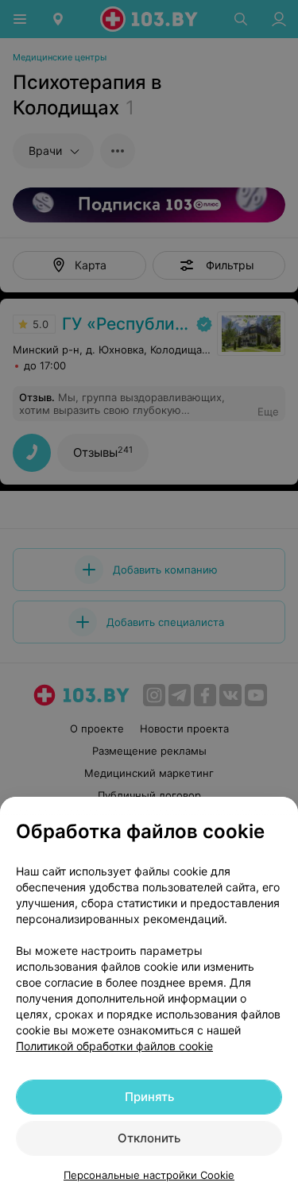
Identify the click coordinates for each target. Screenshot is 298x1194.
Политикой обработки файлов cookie (114, 1046)
